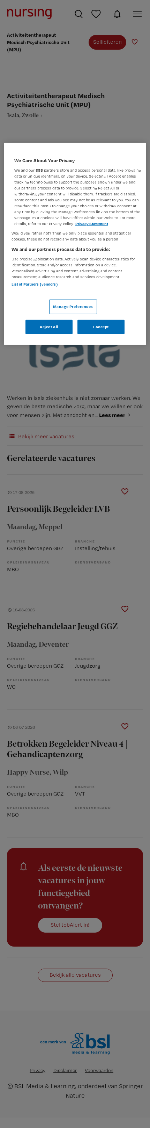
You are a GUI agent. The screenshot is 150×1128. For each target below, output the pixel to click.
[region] (75, 244)
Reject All (49, 326)
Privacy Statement (91, 223)
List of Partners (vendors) (35, 284)
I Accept (101, 326)
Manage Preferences (73, 306)
